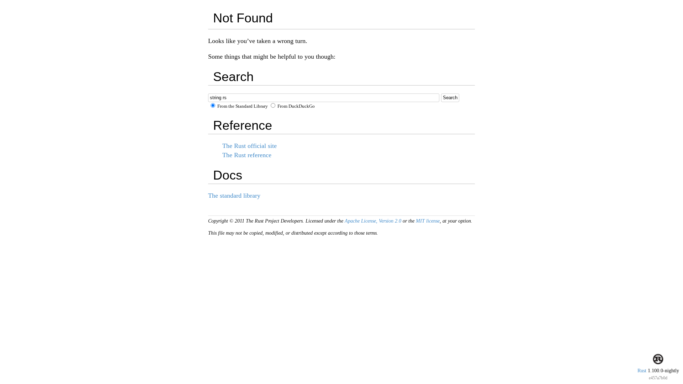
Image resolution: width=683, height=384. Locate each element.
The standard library (234, 195)
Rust (641, 370)
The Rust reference (246, 155)
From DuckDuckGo (295, 106)
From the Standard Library (242, 106)
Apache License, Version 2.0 (373, 221)
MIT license (428, 221)
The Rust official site (249, 145)
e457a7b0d (658, 378)
